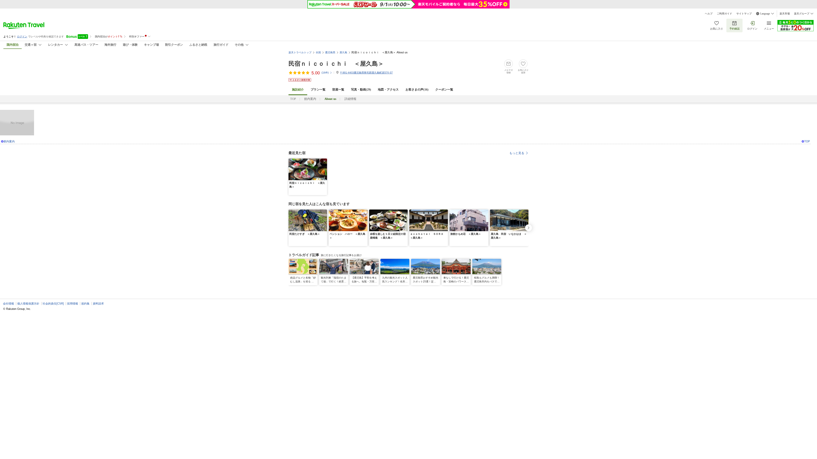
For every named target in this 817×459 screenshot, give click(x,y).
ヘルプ (709, 13)
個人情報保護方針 (28, 303)
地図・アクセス (388, 89)
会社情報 (8, 303)
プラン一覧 (318, 89)
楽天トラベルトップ (300, 52)
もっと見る (516, 153)
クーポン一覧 (444, 89)
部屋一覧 (338, 89)
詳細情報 (350, 99)
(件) (325, 72)
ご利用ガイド (724, 13)
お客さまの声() (417, 89)
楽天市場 (785, 13)
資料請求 (98, 303)
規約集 (85, 303)
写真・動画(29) (361, 89)
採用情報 (72, 303)
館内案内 (310, 99)
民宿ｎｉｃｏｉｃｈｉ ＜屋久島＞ (336, 63)
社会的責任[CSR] (53, 303)
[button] (324, 161)
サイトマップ (744, 13)
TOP (293, 99)
